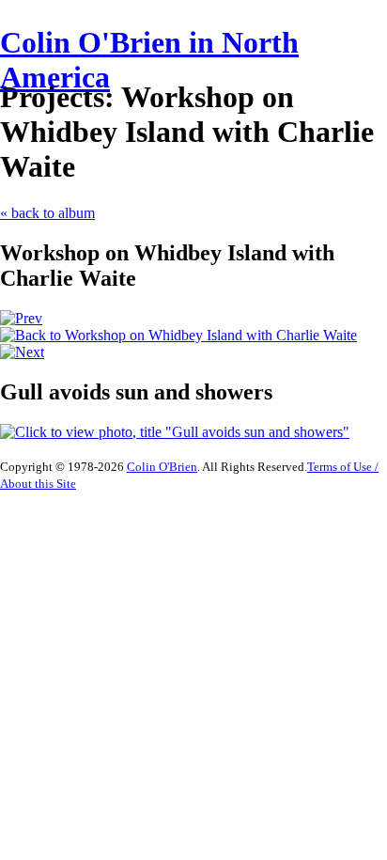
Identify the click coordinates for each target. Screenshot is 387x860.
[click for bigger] (174, 432)
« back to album (47, 213)
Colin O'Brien (162, 467)
